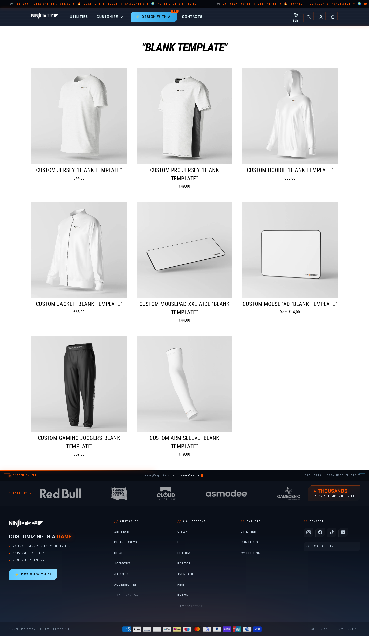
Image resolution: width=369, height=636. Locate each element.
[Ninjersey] (44, 17)
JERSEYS (121, 532)
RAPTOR (184, 563)
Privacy (325, 629)
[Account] (321, 17)
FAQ (312, 629)
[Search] (308, 17)
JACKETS (121, 574)
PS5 (180, 542)
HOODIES (121, 553)
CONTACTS (192, 17)
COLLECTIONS (191, 521)
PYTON (182, 595)
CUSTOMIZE (107, 17)
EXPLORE (251, 521)
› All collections (189, 606)
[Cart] (333, 17)
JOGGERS (122, 563)
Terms (339, 629)
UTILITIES (79, 17)
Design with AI (33, 574)
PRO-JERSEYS (125, 542)
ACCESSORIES (125, 585)
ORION (182, 532)
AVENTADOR (187, 574)
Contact (354, 629)
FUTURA (183, 553)
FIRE (180, 585)
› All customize (126, 595)
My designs (250, 553)
